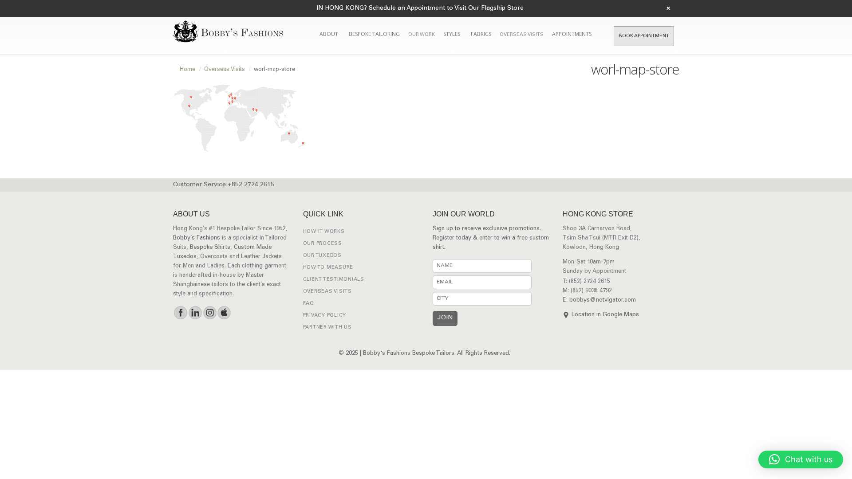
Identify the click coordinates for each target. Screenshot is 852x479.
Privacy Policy (325, 315)
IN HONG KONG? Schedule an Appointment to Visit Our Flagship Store (420, 8)
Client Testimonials (333, 279)
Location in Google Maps (605, 315)
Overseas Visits (522, 34)
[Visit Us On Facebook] (180, 313)
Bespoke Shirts (210, 248)
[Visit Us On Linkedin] (195, 313)
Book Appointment (644, 36)
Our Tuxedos (322, 255)
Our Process (322, 243)
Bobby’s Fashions (196, 238)
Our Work (421, 34)
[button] (800, 459)
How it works (324, 231)
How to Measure (328, 267)
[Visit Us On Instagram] (209, 313)
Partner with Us (327, 327)
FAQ (308, 303)
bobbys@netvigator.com (602, 300)
